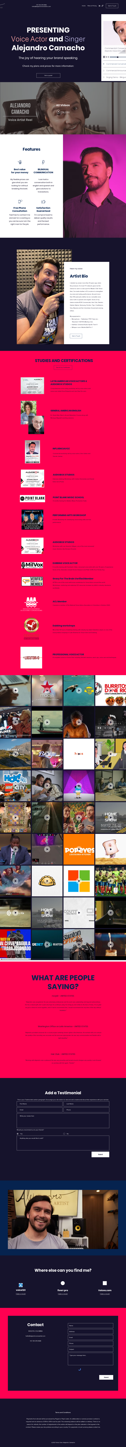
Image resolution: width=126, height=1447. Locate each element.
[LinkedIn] (100, 6)
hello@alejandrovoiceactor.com (41, 6)
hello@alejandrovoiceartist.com (35, 1336)
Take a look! (21, 1294)
